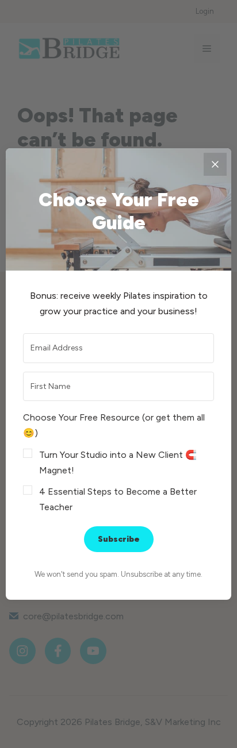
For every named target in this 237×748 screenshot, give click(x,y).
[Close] (215, 164)
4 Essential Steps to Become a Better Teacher (118, 499)
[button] (118, 462)
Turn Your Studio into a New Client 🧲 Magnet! (118, 462)
